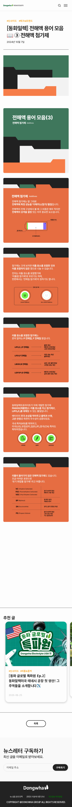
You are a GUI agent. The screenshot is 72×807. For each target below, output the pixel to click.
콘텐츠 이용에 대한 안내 (35, 797)
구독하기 (60, 767)
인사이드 (12, 20)
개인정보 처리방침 (55, 797)
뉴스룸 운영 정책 (16, 797)
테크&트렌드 (26, 20)
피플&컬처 (27, 671)
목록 (36, 723)
